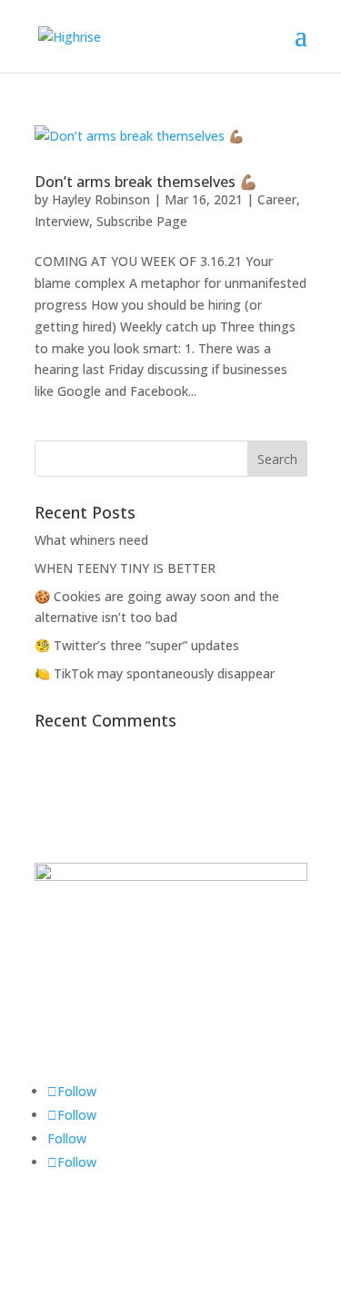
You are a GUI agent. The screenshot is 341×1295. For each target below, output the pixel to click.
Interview (62, 221)
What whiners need (91, 540)
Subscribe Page (141, 221)
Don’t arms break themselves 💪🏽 (146, 182)
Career (276, 199)
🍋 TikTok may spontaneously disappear (155, 673)
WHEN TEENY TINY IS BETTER (125, 568)
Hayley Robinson (101, 199)
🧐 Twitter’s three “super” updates (137, 645)
